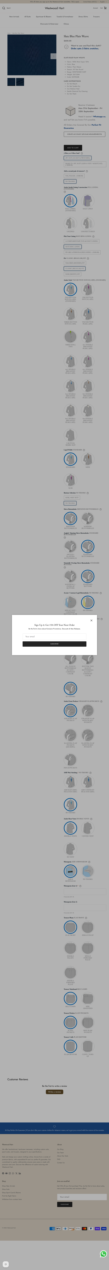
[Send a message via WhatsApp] (103, 1254)
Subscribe (54, 644)
